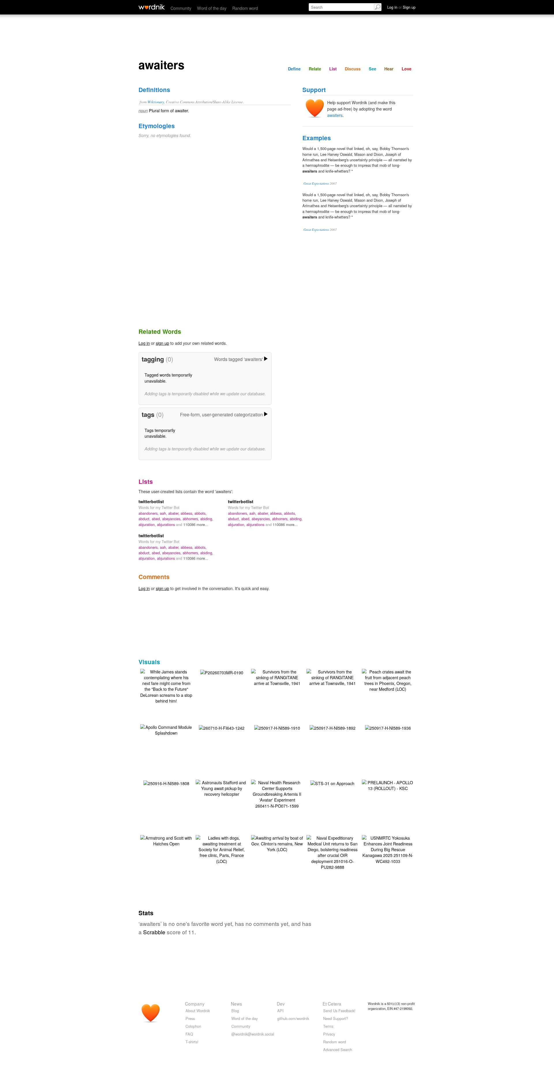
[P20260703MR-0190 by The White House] (221, 672)
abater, (174, 513)
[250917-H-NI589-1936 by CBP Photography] (388, 727)
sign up (162, 343)
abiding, (206, 518)
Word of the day (212, 8)
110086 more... (195, 524)
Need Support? (335, 1018)
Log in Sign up (401, 7)
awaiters (334, 115)
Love (406, 69)
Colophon (193, 1026)
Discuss (353, 69)
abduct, (145, 518)
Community (181, 8)
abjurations (166, 524)
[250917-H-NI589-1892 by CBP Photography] (332, 727)
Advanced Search (337, 1049)
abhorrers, (191, 518)
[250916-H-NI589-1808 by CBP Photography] (166, 783)
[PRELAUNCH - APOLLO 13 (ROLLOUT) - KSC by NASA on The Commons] (388, 785)
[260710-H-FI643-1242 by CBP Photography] (221, 727)
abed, (157, 518)
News (236, 1003)
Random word (245, 8)
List (333, 69)
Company (195, 1003)
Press (190, 1018)
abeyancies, (172, 518)
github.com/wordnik (293, 1018)
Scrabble (154, 932)
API (280, 1010)
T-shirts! (192, 1041)
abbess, (187, 513)
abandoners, (149, 513)
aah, (164, 513)
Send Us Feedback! (339, 1010)
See (372, 69)
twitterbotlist (151, 501)
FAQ (189, 1034)
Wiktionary (155, 101)
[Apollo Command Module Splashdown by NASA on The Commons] (166, 729)
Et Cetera (332, 1003)
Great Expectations (316, 183)
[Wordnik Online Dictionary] (151, 7)
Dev (281, 1003)
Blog (235, 1010)
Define (294, 69)
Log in (144, 343)
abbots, (200, 513)
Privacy (329, 1034)
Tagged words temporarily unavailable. (168, 377)
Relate (315, 69)
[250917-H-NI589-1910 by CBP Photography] (277, 727)
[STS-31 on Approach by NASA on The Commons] (332, 783)
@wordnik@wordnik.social (252, 1034)
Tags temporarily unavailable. (160, 433)
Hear (389, 69)
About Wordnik (198, 1010)
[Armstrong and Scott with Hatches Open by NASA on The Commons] (166, 840)
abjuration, (147, 524)
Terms (328, 1026)
